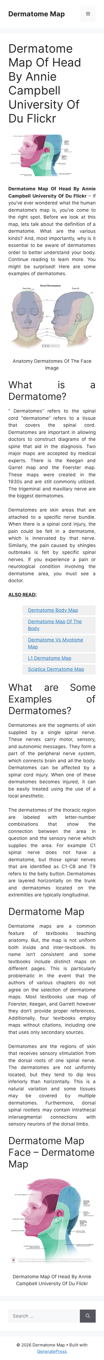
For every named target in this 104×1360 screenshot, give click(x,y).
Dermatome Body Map (53, 610)
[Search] (88, 1316)
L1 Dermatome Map (49, 658)
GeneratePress (52, 1351)
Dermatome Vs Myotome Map (55, 643)
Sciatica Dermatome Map (56, 669)
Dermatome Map (36, 14)
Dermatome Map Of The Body (55, 625)
